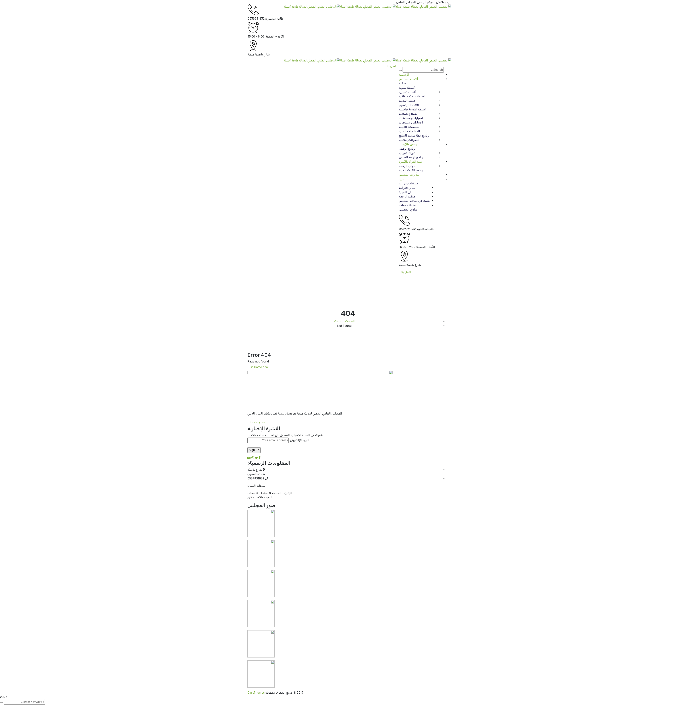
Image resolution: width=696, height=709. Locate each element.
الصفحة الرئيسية (344, 321)
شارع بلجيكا (262, 54)
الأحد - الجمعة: (274, 36)
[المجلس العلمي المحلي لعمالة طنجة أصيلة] (423, 6)
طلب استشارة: (274, 18)
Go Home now (259, 367)
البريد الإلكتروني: (299, 440)
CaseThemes (256, 692)
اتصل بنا (406, 272)
